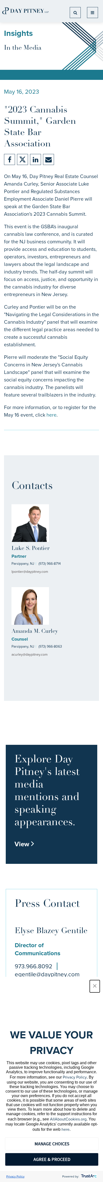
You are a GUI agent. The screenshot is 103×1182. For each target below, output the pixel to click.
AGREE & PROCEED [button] (52, 1159)
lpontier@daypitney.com (30, 571)
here (51, 415)
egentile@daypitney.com (47, 974)
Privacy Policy (75, 1077)
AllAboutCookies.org (68, 1119)
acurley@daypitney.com (30, 654)
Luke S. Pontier (31, 548)
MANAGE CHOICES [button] (51, 1144)
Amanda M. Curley (35, 631)
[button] (95, 986)
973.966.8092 (33, 966)
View (24, 844)
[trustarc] (88, 1176)
